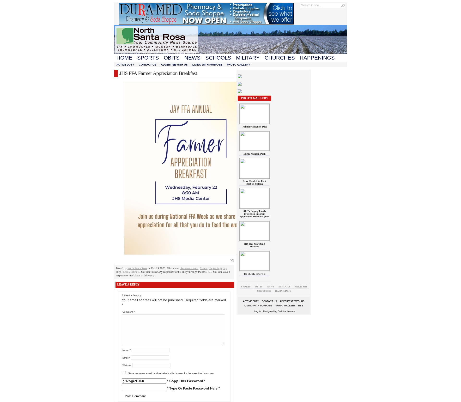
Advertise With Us (174, 64)
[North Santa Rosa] (230, 53)
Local (126, 272)
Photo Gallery (238, 64)
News (192, 58)
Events (203, 268)
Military (248, 58)
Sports (148, 58)
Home (124, 58)
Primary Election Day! (255, 126)
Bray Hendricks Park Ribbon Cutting (254, 182)
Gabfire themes (286, 311)
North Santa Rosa (137, 268)
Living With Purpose (207, 64)
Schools (218, 58)
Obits (172, 58)
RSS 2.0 (206, 272)
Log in (257, 311)
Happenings (317, 58)
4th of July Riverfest (254, 274)
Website (126, 365)
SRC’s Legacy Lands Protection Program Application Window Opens (254, 214)
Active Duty (125, 64)
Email (126, 357)
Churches (280, 58)
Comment (128, 312)
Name (126, 350)
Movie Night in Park (254, 154)
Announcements (189, 268)
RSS (300, 305)
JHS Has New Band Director (254, 245)
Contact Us (147, 64)
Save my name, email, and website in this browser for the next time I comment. (171, 373)
